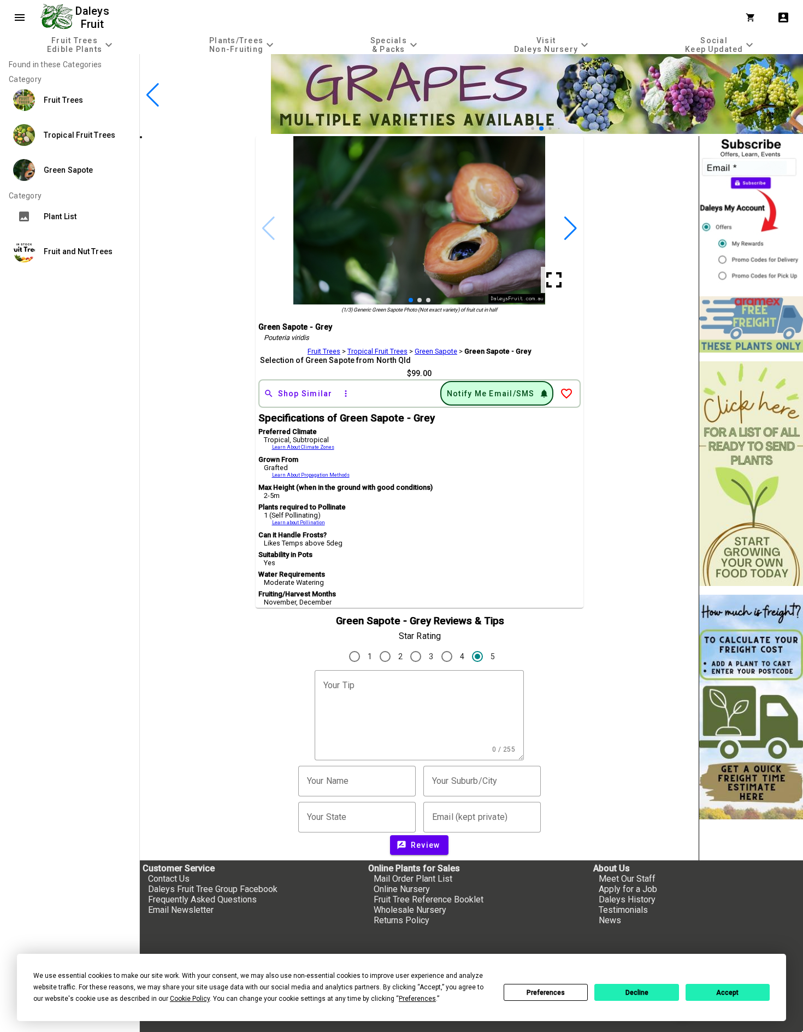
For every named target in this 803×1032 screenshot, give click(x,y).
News (610, 920)
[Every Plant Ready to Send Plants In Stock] (751, 473)
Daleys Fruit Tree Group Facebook (212, 889)
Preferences (546, 992)
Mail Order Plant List (413, 878)
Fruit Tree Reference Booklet (428, 899)
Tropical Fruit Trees (377, 351)
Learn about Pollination (298, 522)
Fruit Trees (324, 351)
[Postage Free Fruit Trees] (751, 324)
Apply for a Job (628, 889)
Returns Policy (401, 920)
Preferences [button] (417, 998)
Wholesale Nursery (410, 910)
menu (19, 17)
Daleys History (627, 899)
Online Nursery (402, 889)
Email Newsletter (181, 910)
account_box (783, 17)
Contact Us (169, 878)
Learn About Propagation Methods (311, 475)
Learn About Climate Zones (303, 447)
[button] (532, 128)
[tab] (81, 44)
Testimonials (623, 910)
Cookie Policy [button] (190, 998)
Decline (636, 992)
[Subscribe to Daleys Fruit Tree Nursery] (751, 212)
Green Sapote (436, 351)
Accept (727, 992)
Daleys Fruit (93, 17)
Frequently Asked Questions (202, 899)
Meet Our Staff (627, 878)
